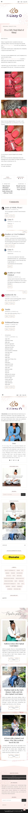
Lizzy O (9, 810)
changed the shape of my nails (11, 58)
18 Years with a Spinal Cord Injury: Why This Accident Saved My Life (14, 740)
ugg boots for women (10, 374)
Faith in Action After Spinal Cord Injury (14, 512)
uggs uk (7, 360)
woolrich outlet (8, 369)
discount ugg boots (9, 343)
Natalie (7, 309)
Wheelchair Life (20, 578)
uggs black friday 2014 (10, 359)
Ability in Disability (10, 570)
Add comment (23, 393)
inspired (8, 586)
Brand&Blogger (9, 811)
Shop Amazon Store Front (14, 778)
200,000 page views (8, 45)
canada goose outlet (10, 375)
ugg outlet (7, 384)
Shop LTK (14, 776)
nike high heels (8, 352)
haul (22, 583)
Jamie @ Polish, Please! (13, 207)
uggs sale (7, 338)
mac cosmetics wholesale (11, 350)
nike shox (7, 355)
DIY (22, 570)
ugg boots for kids (9, 347)
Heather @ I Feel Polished (15, 234)
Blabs (18, 570)
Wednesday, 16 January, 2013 (11, 209)
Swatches (19, 575)
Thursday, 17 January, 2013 (11, 324)
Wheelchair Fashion (9, 578)
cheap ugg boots (9, 379)
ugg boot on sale (9, 364)
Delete (10, 226)
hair (19, 583)
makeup (13, 586)
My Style (9, 575)
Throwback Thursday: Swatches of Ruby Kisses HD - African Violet (7, 189)
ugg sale (7, 370)
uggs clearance (8, 382)
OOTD (14, 575)
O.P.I (11, 178)
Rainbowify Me (10, 295)
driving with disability (10, 583)
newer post (7, 183)
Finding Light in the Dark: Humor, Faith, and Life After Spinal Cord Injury (14, 531)
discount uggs (8, 377)
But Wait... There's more (14, 659)
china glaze (6, 178)
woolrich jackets (9, 365)
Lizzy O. (10, 219)
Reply (25, 229)
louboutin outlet (9, 348)
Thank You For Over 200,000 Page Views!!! (21, 187)
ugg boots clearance (10, 345)
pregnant (19, 586)
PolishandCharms (11, 322)
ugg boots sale (8, 381)
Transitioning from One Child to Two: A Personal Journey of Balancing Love (14, 477)
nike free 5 (7, 362)
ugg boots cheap (9, 340)
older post (21, 183)
